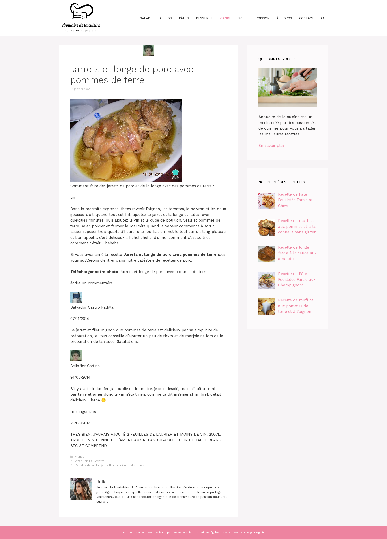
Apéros (165, 18)
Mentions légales (207, 532)
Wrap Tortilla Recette (90, 461)
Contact (306, 18)
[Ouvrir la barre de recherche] (323, 18)
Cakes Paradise (182, 532)
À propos (284, 18)
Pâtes (184, 18)
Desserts (204, 18)
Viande (225, 18)
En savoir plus (271, 145)
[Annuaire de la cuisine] (81, 17)
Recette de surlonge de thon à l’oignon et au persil (110, 465)
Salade (146, 18)
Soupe (243, 18)
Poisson (262, 18)
